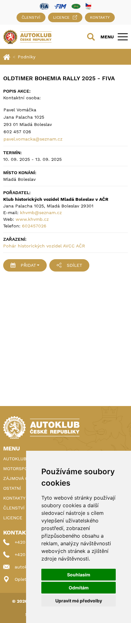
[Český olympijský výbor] (88, 6)
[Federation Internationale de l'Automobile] (44, 6)
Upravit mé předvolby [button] (78, 600)
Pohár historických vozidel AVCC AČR (44, 245)
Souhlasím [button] (78, 574)
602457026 (34, 225)
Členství (31, 17)
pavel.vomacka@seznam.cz (32, 138)
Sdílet (74, 265)
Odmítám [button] (79, 587)
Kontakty (100, 17)
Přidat (28, 265)
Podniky (26, 56)
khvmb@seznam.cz (41, 212)
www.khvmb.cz (32, 219)
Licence (61, 17)
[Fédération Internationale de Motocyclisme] (60, 6)
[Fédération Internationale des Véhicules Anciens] (76, 6)
